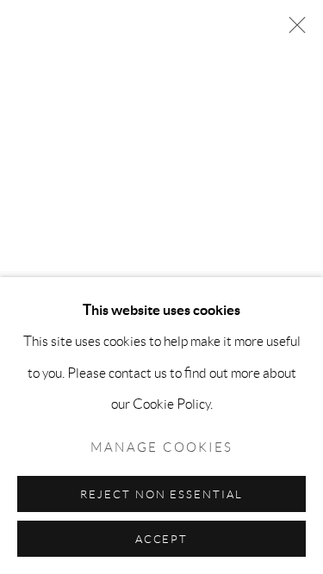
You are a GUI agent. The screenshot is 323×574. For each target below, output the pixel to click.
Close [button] (293, 30)
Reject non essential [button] (161, 494)
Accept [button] (162, 539)
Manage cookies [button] (161, 447)
